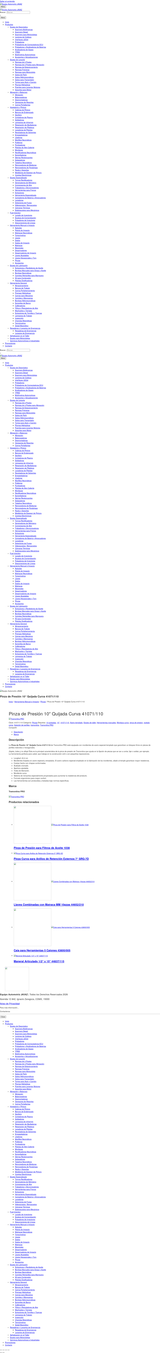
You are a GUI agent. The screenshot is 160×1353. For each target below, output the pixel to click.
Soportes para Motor (23, 89)
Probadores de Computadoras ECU (29, 44)
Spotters (18, 115)
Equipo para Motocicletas (20, 338)
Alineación (19, 95)
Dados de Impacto (22, 243)
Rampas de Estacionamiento (26, 67)
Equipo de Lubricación (19, 265)
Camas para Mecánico (24, 295)
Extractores (19, 192)
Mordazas (19, 150)
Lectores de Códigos (23, 37)
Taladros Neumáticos (23, 162)
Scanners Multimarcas (24, 29)
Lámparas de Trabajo (23, 315)
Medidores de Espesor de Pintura (28, 172)
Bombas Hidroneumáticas (25, 300)
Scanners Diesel (21, 32)
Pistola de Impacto (22, 230)
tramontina (35, 725)
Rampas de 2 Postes (23, 62)
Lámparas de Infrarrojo (24, 122)
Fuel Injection (15, 212)
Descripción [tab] (18, 732)
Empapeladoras (21, 135)
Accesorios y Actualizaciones (26, 57)
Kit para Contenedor (23, 278)
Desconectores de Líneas (25, 223)
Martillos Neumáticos (23, 140)
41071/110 (65, 722)
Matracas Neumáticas (23, 233)
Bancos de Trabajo (22, 288)
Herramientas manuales (106, 722)
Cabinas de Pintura (22, 110)
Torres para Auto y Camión (25, 82)
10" (58, 722)
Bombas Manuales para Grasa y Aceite (30, 270)
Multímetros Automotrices (25, 54)
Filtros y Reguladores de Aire (26, 308)
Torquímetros (20, 235)
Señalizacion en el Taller (19, 335)
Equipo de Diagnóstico (19, 27)
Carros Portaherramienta (25, 290)
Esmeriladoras (20, 155)
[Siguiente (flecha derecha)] (3, 1352)
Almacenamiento (21, 285)
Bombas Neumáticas (23, 273)
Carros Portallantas (22, 105)
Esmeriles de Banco (23, 303)
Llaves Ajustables (22, 255)
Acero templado (76, 722)
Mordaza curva (123, 722)
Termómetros (20, 323)
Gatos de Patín (21, 74)
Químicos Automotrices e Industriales (25, 341)
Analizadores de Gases (24, 49)
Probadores (19, 42)
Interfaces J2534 (21, 39)
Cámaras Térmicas (22, 207)
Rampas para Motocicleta (25, 72)
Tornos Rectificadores (23, 180)
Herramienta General (18, 283)
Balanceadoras (21, 97)
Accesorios (19, 263)
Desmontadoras (21, 100)
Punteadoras (20, 145)
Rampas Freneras (22, 69)
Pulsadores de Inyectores (25, 220)
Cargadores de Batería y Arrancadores (30, 197)
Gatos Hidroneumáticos (24, 77)
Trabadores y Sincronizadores (27, 187)
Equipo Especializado (18, 177)
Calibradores (20, 305)
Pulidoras (18, 142)
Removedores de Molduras (25, 165)
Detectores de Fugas (23, 202)
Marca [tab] (16, 734)
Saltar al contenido (7, 1)
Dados (17, 240)
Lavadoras (19, 200)
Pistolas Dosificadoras (23, 280)
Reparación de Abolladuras (25, 125)
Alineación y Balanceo (18, 92)
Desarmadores (21, 250)
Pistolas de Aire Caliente (24, 147)
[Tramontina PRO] (16, 718)
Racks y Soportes (22, 170)
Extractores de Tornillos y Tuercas (28, 313)
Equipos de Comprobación (25, 218)
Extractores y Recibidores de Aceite (29, 268)
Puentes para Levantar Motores (27, 87)
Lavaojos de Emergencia (25, 333)
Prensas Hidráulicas (23, 293)
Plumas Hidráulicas (22, 84)
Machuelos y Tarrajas (23, 310)
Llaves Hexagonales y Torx (25, 258)
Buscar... (3, 12)
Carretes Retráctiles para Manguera (29, 275)
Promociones (10, 343)
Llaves (17, 238)
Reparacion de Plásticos (24, 127)
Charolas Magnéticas (23, 320)
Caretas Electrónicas (23, 175)
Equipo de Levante (17, 59)
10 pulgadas (51, 722)
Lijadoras (18, 137)
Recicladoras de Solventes (25, 132)
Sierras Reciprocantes (23, 157)
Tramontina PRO (46, 725)
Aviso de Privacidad (10, 1003)
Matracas (18, 245)
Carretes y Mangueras (24, 298)
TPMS (17, 52)
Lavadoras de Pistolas (23, 130)
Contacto (8, 346)
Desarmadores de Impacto (25, 253)
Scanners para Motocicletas (26, 34)
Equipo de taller (90, 722)
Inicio (7, 22)
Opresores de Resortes (24, 102)
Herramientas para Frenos (25, 190)
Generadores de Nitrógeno (25, 182)
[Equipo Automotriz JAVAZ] (11, 9)
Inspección (19, 318)
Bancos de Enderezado (24, 112)
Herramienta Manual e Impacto (22, 225)
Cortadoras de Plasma (24, 117)
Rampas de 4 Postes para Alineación (29, 64)
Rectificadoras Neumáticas (25, 152)
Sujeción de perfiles (22, 725)
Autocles (18, 228)
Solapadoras (20, 160)
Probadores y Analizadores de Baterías (30, 47)
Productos (9, 24)
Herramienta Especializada (25, 195)
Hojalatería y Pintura (18, 107)
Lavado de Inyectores (23, 215)
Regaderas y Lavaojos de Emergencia (25, 328)
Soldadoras (19, 120)
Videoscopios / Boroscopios (26, 205)
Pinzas (17, 260)
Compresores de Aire (23, 185)
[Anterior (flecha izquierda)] (1, 1352)
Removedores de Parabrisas (26, 167)
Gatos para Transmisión (24, 79)
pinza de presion (136, 722)
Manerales (19, 248)
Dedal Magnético (21, 325)
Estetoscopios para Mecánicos (27, 210)
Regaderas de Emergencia (25, 330)
